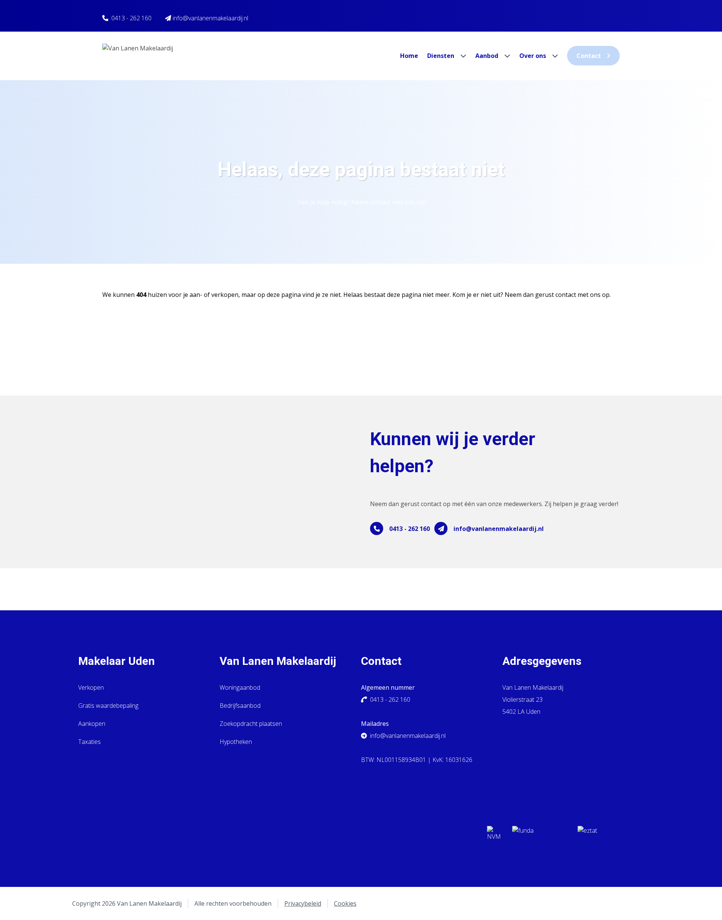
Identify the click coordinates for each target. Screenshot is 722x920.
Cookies (345, 903)
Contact (588, 56)
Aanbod (487, 56)
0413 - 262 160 (131, 18)
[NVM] (493, 835)
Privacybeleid (302, 903)
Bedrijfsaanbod (240, 705)
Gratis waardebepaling (108, 705)
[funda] (539, 835)
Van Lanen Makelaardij (278, 661)
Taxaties (89, 742)
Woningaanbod (240, 687)
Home (409, 56)
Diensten (441, 56)
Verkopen (91, 687)
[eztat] (605, 835)
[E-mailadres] (440, 528)
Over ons (533, 56)
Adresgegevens (541, 661)
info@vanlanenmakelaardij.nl (499, 529)
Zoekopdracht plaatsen (251, 723)
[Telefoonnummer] (376, 528)
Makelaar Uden (116, 661)
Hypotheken (236, 742)
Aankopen (91, 723)
